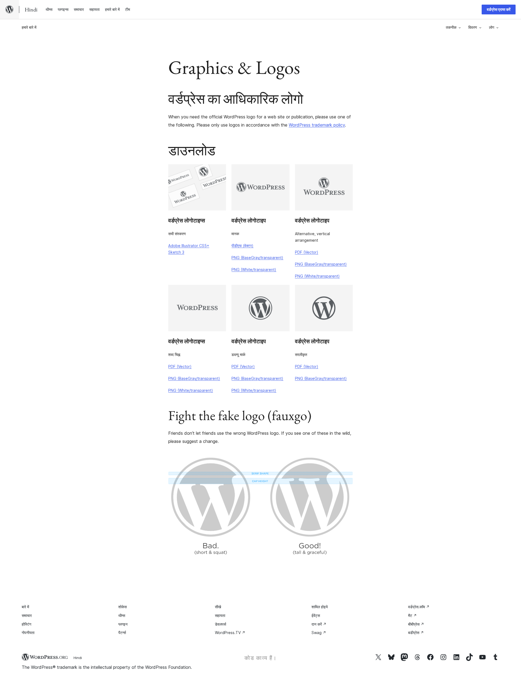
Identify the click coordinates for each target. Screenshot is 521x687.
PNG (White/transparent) (253, 269)
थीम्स (121, 615)
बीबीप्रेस (416, 624)
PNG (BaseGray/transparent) (257, 257)
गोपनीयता (28, 632)
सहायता (220, 615)
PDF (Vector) (306, 252)
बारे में (25, 606)
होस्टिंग (26, 624)
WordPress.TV (230, 632)
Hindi (78, 658)
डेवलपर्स (220, 624)
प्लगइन (123, 624)
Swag (319, 632)
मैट (412, 615)
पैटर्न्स (122, 632)
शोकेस (122, 606)
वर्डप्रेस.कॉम (419, 606)
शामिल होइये (320, 606)
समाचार (27, 615)
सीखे (218, 606)
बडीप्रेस (416, 632)
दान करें (319, 624)
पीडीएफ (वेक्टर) (242, 245)
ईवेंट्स (316, 615)
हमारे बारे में (29, 27)
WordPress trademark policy (317, 125)
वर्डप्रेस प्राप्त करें (498, 9)
